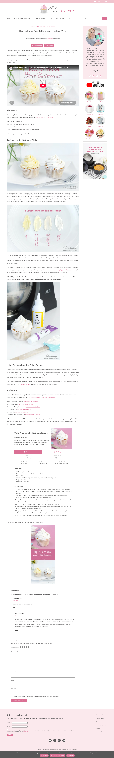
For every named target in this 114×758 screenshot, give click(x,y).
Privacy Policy (26, 731)
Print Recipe (50, 45)
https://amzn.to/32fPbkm (32, 414)
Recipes (90, 126)
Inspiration (100, 114)
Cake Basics (41, 26)
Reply (14, 607)
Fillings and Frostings (50, 26)
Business (100, 138)
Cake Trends (89, 114)
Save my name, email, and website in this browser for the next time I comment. (36, 696)
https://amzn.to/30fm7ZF (26, 404)
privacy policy (50, 38)
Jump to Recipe (38, 45)
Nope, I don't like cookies (57, 755)
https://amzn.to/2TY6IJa (33, 407)
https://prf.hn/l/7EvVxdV (31, 401)
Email (13, 680)
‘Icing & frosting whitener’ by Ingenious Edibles (57, 270)
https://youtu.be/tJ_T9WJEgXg (44, 117)
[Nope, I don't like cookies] (112, 754)
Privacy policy (70, 755)
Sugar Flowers (89, 138)
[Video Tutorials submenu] (44, 18)
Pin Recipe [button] (59, 452)
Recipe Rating (15, 647)
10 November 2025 (17, 598)
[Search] (104, 18)
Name (13, 672)
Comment (14, 652)
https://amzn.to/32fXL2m (22, 412)
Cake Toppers (100, 126)
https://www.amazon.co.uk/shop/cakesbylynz (42, 397)
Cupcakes (89, 102)
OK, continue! (44, 755)
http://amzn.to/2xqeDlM (24, 409)
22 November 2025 (19, 613)
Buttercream (34, 26)
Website (13, 688)
